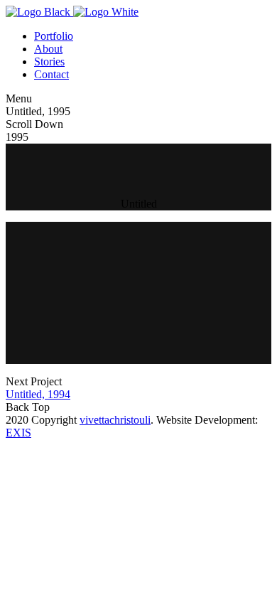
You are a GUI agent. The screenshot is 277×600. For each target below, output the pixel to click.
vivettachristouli (115, 420)
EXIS (18, 433)
